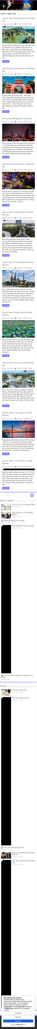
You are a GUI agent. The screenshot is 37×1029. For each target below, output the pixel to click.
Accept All (18, 1021)
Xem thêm (5, 61)
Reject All (18, 1017)
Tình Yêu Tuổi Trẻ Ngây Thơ (14, 847)
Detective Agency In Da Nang (14, 520)
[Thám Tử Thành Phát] (18, 5)
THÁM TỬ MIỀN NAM (24, 24)
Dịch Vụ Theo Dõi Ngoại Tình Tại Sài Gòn (17, 118)
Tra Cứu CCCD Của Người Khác (23, 504)
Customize (18, 1013)
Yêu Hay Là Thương (19, 690)
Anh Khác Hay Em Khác (20, 698)
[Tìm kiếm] (32, 495)
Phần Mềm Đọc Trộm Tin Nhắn (23, 526)
